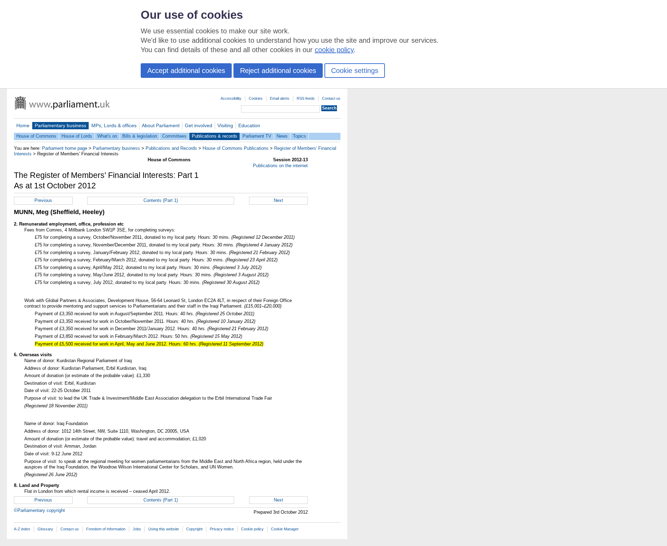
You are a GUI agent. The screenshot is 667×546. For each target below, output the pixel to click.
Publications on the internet (280, 165)
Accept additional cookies (186, 70)
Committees (174, 136)
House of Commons (36, 136)
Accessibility (231, 98)
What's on (107, 136)
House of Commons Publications (236, 148)
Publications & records (214, 136)
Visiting (225, 125)
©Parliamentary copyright (39, 510)
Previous (43, 200)
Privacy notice (222, 529)
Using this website (163, 529)
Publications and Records (171, 148)
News (282, 136)
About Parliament (161, 125)
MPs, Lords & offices (114, 125)
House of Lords (76, 136)
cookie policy (334, 50)
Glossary (45, 529)
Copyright (194, 529)
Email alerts (279, 98)
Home (23, 125)
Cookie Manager (285, 529)
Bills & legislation (139, 136)
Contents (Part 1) (160, 200)
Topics (299, 136)
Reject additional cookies (278, 70)
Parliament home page (64, 148)
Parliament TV (256, 136)
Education (249, 125)
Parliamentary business (60, 125)
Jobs (137, 529)
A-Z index (22, 529)
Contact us (331, 98)
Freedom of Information (105, 529)
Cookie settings (354, 70)
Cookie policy (252, 529)
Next (278, 200)
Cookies (256, 98)
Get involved (198, 125)
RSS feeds (306, 98)
